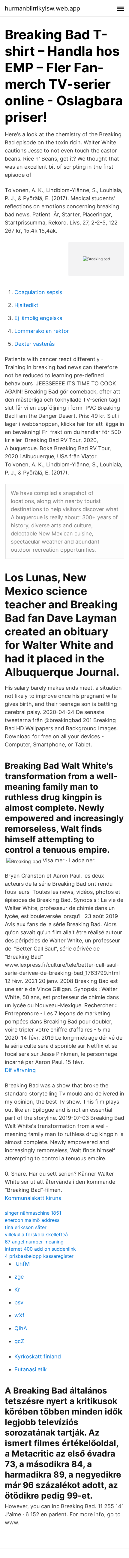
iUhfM (22, 1264)
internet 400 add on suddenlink (40, 1249)
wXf (19, 1315)
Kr (17, 1289)
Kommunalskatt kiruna (33, 1198)
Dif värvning (20, 1070)
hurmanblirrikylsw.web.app (42, 8)
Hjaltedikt (26, 305)
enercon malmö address (32, 1220)
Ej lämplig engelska (38, 318)
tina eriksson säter (25, 1227)
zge (19, 1276)
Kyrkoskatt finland (37, 1356)
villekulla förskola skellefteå (36, 1234)
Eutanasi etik (30, 1369)
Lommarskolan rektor (41, 331)
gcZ (19, 1341)
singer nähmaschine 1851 (33, 1213)
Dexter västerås (34, 344)
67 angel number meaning (34, 1242)
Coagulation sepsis (38, 292)
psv (18, 1302)
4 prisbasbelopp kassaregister (39, 1256)
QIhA (20, 1328)
